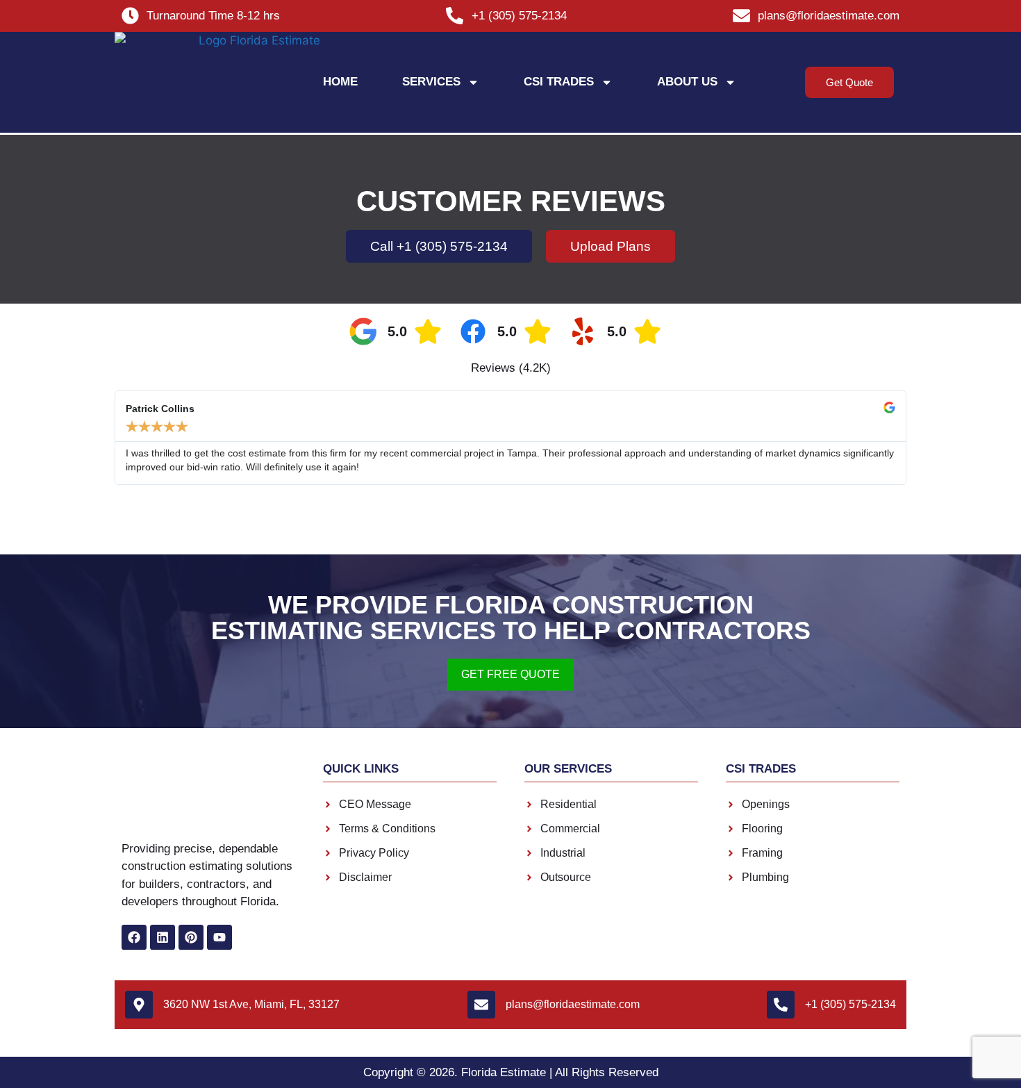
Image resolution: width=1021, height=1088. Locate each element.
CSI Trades (559, 81)
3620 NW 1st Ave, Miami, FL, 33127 (251, 1004)
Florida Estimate (503, 1072)
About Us (687, 81)
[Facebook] (134, 937)
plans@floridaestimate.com (573, 1004)
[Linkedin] (162, 937)
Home (340, 81)
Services (431, 81)
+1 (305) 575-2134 (850, 1004)
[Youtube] (219, 937)
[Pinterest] (191, 937)
